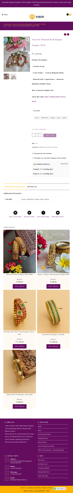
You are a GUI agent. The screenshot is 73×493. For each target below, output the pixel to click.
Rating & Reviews (44, 472)
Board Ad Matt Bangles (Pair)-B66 (20, 274)
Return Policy (42, 442)
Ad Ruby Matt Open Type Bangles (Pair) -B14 (20, 333)
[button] (27, 39)
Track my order (43, 476)
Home (40, 426)
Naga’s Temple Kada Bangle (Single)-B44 (53, 274)
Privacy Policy (47, 488)
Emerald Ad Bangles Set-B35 (53, 334)
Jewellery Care (42, 464)
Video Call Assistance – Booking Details (51, 450)
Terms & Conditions (34, 488)
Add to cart (49, 135)
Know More (64, 163)
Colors (36, 111)
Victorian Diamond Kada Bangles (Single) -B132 (26, 26)
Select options (19, 286)
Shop (39, 430)
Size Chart (41, 460)
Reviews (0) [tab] (32, 186)
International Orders (44, 434)
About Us (23, 488)
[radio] (37, 117)
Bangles (42, 147)
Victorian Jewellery (52, 147)
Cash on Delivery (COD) (46, 446)
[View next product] (68, 34)
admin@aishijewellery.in (18, 479)
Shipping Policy (43, 438)
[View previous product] (65, 34)
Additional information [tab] (15, 186)
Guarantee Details (43, 468)
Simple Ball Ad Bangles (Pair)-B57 (19, 394)
